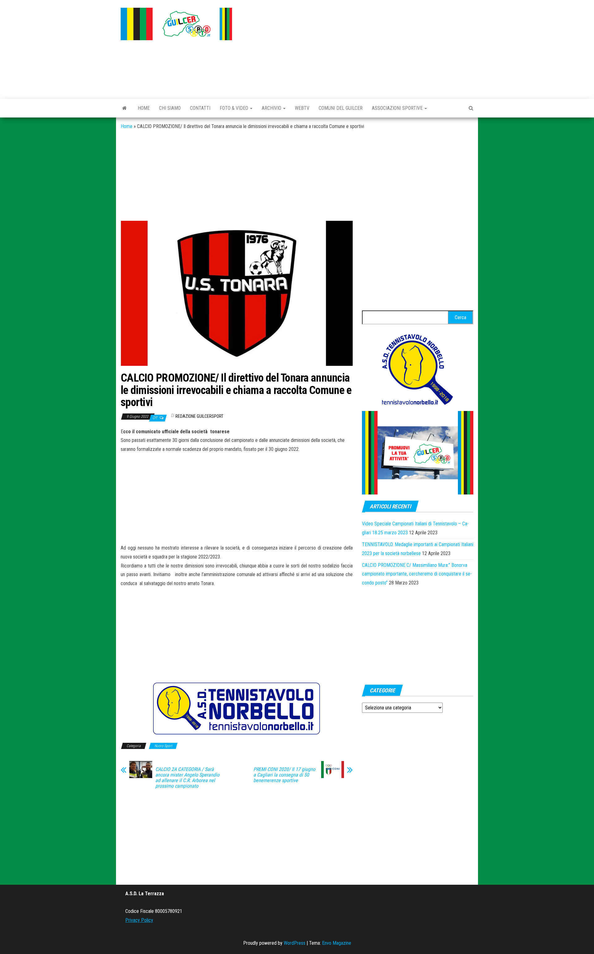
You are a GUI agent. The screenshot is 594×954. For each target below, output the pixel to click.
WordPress (294, 943)
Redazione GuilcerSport (199, 416)
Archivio (272, 108)
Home (144, 108)
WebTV (302, 108)
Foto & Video (234, 108)
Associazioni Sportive (398, 108)
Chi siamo (170, 108)
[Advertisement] (357, 48)
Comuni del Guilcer (341, 108)
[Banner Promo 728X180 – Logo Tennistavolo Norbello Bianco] (236, 708)
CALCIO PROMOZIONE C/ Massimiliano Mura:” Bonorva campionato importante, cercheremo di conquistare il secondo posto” (417, 574)
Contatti (200, 108)
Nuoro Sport (163, 746)
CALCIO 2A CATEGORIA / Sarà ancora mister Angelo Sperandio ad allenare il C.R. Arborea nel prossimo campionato (187, 778)
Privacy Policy (139, 920)
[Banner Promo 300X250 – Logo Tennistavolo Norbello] (417, 369)
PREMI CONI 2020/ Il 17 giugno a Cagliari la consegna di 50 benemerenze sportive (284, 775)
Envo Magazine (336, 943)
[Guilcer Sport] (124, 108)
